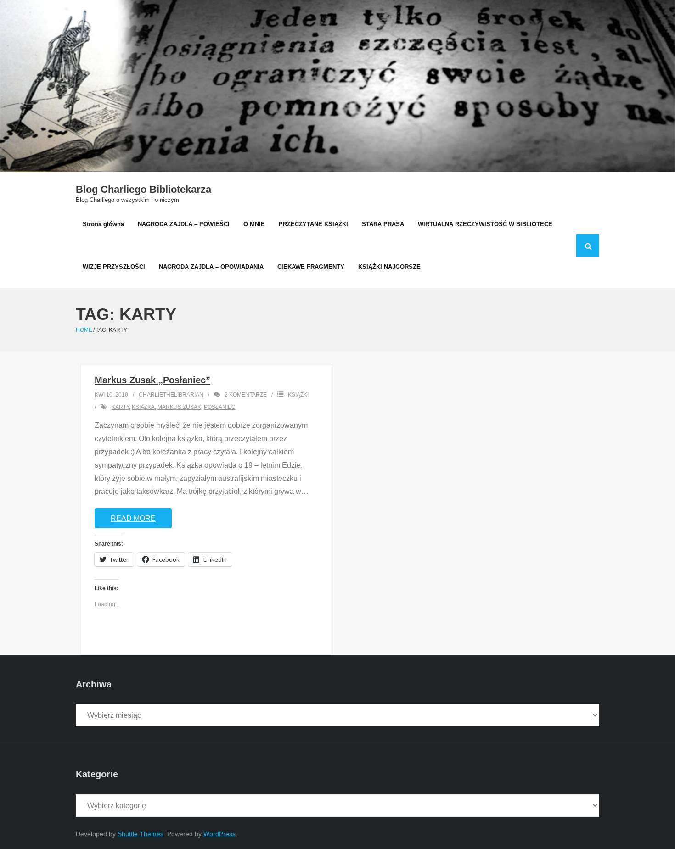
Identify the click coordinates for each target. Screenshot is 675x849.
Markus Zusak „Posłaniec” (152, 380)
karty (120, 407)
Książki (298, 394)
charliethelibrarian (171, 394)
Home (84, 330)
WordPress (219, 834)
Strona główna (103, 224)
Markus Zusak (179, 407)
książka (143, 407)
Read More (133, 518)
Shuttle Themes (140, 834)
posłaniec (220, 407)
